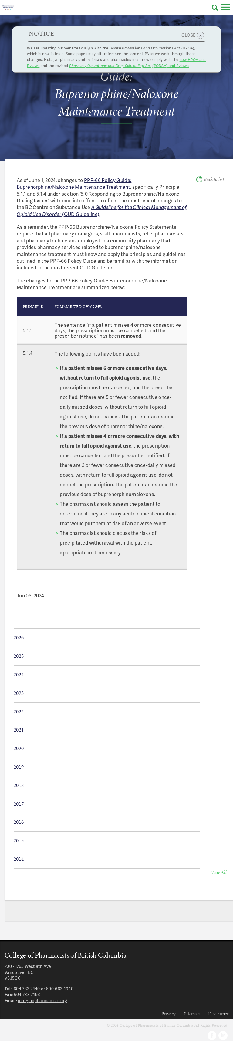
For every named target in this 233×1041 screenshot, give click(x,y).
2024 (19, 674)
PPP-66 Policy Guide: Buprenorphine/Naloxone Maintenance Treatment (74, 183)
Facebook (212, 1035)
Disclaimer (218, 1013)
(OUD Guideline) (101, 210)
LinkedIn (223, 1035)
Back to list (214, 179)
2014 (19, 859)
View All (219, 872)
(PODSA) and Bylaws (129, 65)
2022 (19, 711)
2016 (19, 822)
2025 (19, 656)
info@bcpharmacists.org (42, 1000)
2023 (19, 693)
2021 (19, 729)
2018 (19, 785)
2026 (19, 637)
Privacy (168, 1013)
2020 (19, 748)
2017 (19, 803)
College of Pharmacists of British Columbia (8, 8)
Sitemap (192, 1013)
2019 (19, 766)
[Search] (215, 8)
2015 (19, 840)
